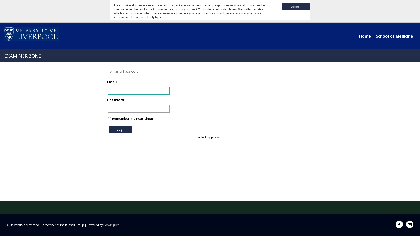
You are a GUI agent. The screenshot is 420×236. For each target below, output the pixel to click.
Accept (296, 7)
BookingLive (111, 225)
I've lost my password (210, 137)
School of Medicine (394, 36)
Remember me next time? (133, 118)
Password (115, 99)
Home (365, 36)
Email (112, 82)
